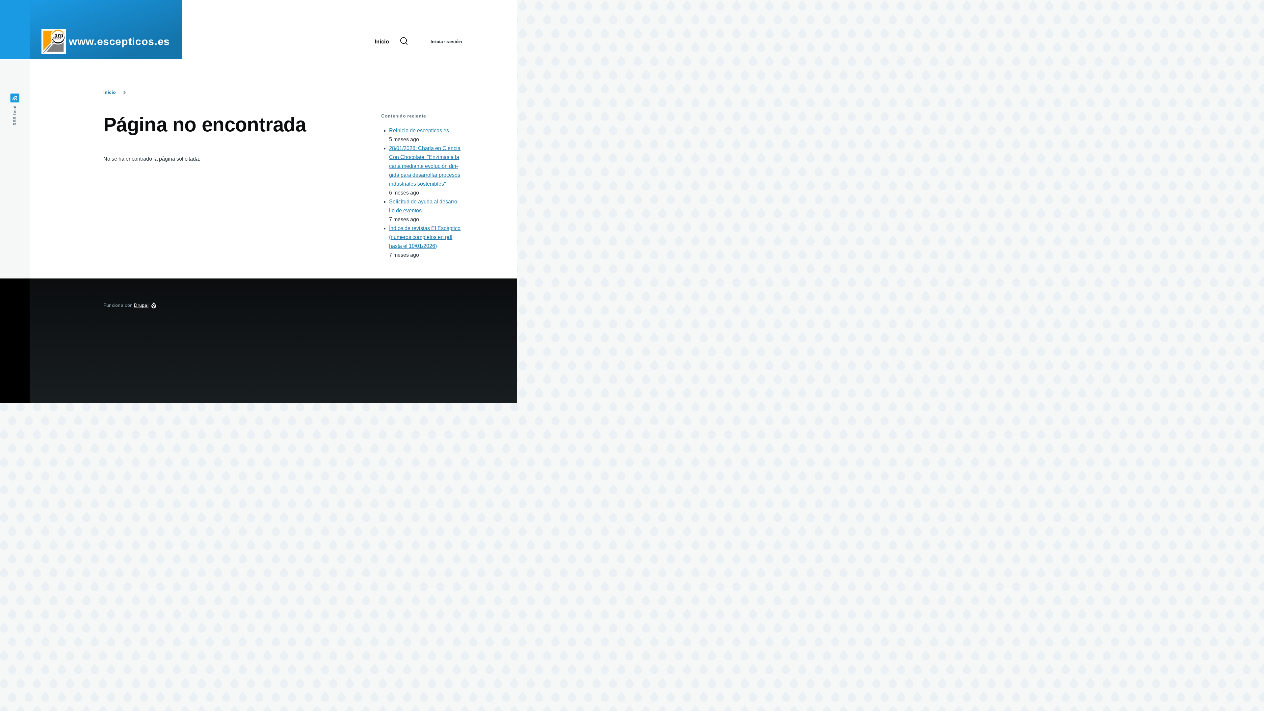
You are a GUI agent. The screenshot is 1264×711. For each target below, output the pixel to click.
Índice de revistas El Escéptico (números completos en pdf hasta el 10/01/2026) (425, 237)
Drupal (141, 305)
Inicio (109, 92)
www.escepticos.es (119, 41)
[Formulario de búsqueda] (404, 41)
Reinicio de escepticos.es (419, 130)
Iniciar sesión (446, 41)
